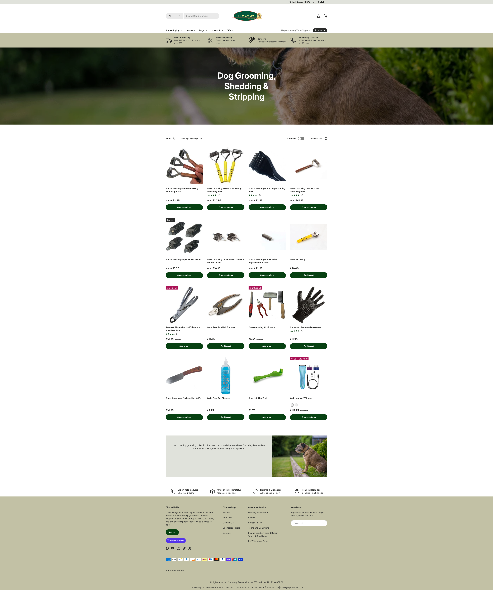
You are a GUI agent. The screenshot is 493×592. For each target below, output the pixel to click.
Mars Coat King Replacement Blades (184, 259)
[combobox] (192, 16)
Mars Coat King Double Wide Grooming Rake (304, 190)
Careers (226, 533)
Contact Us (228, 522)
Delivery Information (258, 512)
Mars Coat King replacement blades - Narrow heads (225, 261)
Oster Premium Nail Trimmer (221, 327)
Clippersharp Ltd (178, 570)
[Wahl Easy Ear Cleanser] (225, 376)
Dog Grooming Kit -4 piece (262, 327)
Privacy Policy (255, 522)
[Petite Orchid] (296, 404)
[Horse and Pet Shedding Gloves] (308, 305)
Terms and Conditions (258, 528)
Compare (291, 138)
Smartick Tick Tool (258, 398)
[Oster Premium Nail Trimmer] (225, 305)
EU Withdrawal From (258, 541)
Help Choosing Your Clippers (295, 30)
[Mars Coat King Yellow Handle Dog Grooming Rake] (225, 166)
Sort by (185, 138)
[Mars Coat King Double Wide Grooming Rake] (308, 166)
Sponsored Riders (231, 528)
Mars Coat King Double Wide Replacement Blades (263, 261)
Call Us (172, 532)
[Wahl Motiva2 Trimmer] (308, 376)
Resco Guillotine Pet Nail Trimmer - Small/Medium (183, 329)
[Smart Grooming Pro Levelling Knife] (184, 376)
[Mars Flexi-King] (308, 237)
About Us (227, 517)
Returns (251, 517)
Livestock (215, 30)
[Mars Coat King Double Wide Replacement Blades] (267, 237)
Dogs (201, 30)
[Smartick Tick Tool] (267, 376)
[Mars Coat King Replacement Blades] (184, 237)
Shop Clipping (172, 30)
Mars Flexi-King (297, 259)
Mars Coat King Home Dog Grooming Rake (267, 190)
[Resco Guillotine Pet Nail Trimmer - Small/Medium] (184, 305)
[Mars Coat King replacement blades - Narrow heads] (225, 237)
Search (226, 512)
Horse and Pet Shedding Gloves (305, 327)
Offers (230, 30)
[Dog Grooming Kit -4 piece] (267, 305)
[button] (326, 16)
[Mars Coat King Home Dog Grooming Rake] (267, 166)
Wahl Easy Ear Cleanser (218, 398)
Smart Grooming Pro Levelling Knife (183, 398)
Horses (189, 30)
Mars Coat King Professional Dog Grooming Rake (182, 190)
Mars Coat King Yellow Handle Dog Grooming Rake (224, 190)
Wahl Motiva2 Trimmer (301, 398)
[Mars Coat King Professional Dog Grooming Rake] (184, 166)
